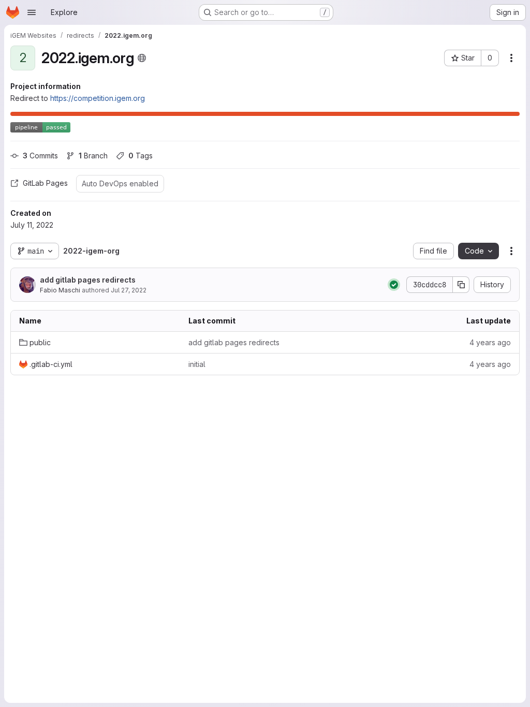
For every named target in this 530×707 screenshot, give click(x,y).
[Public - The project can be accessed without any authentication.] (142, 58)
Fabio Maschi (60, 290)
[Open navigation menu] (31, 12)
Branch (93, 155)
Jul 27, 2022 (128, 290)
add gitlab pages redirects (88, 279)
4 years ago (490, 342)
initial (196, 364)
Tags (140, 155)
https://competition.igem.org (97, 98)
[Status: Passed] (394, 284)
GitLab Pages (45, 183)
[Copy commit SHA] (461, 284)
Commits (40, 155)
